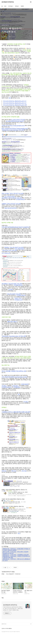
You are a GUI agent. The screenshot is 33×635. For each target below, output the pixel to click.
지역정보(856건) (20, 199)
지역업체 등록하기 (7, 387)
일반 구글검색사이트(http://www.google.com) (15, 128)
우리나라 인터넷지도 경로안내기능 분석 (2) (14, 103)
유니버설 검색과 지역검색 (18, 119)
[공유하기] (8, 567)
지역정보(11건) (18, 299)
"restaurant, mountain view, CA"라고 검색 (14, 336)
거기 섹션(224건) (19, 248)
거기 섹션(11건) (6, 253)
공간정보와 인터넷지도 (8, 2)
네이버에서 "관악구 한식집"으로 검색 (12, 197)
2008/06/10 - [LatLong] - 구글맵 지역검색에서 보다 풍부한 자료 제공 (16, 556)
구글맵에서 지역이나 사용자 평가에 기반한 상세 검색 (16, 411)
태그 (5, 6)
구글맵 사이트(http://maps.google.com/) (13, 125)
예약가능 (13, 470)
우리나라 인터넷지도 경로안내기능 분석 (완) (15, 105)
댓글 (3, 597)
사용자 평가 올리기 (12, 321)
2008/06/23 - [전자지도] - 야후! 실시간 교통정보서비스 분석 (16, 559)
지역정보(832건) (18, 285)
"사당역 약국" (18, 298)
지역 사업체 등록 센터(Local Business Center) (14, 376)
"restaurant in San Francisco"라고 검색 (13, 130)
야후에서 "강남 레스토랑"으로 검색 (13, 247)
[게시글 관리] (10, 567)
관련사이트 (4, 624)
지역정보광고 (17, 387)
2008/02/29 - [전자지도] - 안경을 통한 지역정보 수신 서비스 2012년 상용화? (16, 549)
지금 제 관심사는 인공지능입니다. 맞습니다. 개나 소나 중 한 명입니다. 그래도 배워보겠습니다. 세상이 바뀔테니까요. (13, 608)
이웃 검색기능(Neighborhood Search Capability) (15, 227)
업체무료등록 (24, 384)
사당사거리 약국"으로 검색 (9, 250)
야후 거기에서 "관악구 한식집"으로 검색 (12, 193)
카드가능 (24, 470)
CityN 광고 (15, 385)
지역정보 (10, 289)
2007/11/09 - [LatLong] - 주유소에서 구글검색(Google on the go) (15, 552)
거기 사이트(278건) (9, 196)
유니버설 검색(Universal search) (15, 121)
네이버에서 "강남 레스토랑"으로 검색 (12, 283)
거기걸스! (26, 401)
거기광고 (4, 385)
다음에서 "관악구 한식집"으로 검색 (11, 203)
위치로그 (17, 6)
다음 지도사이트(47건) (10, 208)
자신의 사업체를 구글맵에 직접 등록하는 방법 (14, 371)
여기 (10, 98)
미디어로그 (10, 6)
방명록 (22, 6)
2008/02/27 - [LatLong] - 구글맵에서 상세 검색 (15, 554)
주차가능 (4, 470)
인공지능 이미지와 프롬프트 (7, 628)
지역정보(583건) (20, 295)
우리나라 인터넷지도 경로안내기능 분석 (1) (14, 101)
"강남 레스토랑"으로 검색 (14, 293)
